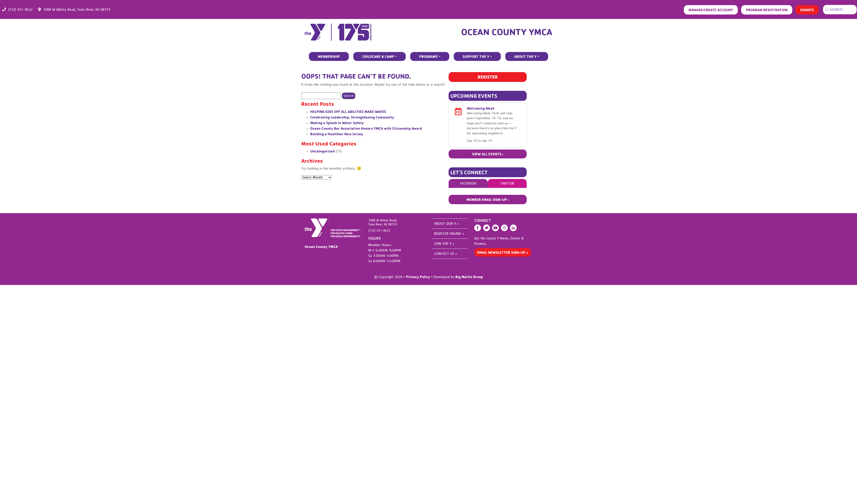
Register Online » (449, 233)
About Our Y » (446, 223)
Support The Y (476, 56)
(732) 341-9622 (20, 9)
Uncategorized (322, 151)
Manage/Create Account (711, 10)
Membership (329, 56)
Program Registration (767, 10)
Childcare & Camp (378, 56)
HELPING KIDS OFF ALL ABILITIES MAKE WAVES (348, 111)
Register (488, 77)
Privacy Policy (418, 276)
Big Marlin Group (469, 276)
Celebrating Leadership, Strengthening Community (352, 117)
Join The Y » (444, 243)
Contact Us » (445, 254)
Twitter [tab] (507, 183)
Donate (807, 10)
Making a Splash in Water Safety (337, 122)
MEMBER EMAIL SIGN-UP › (487, 199)
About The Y (525, 56)
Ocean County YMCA (506, 31)
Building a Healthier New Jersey (336, 134)
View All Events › (487, 154)
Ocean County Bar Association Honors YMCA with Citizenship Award (366, 128)
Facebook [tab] (468, 183)
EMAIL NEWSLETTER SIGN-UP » (502, 252)
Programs (428, 56)
